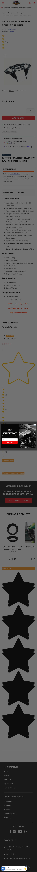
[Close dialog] (35, 425)
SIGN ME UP (9, 442)
